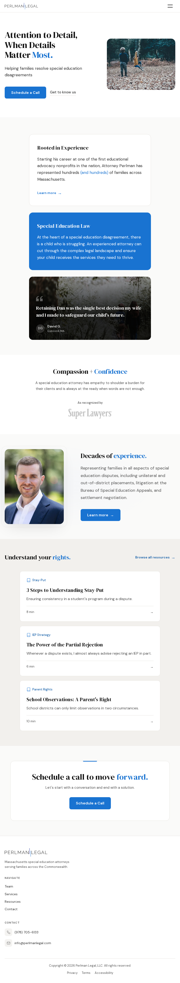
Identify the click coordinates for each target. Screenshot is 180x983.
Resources (13, 901)
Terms (86, 973)
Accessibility (104, 973)
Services (11, 894)
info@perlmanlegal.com (33, 943)
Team (9, 886)
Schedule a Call (25, 92)
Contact (11, 909)
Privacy (72, 973)
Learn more (49, 193)
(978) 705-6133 (26, 932)
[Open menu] (170, 6)
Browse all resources (155, 557)
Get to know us (63, 92)
